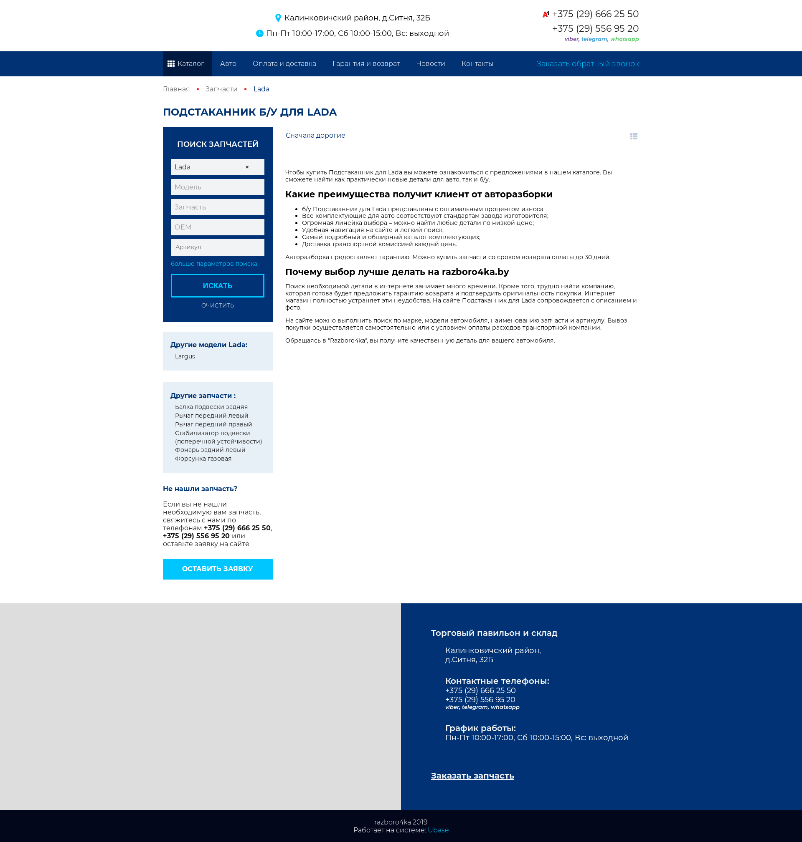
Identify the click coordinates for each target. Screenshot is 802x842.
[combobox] (217, 167)
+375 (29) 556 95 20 (595, 28)
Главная (176, 89)
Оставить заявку (217, 569)
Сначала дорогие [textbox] (315, 135)
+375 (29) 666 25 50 (595, 14)
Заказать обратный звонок (588, 63)
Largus (185, 356)
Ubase (438, 830)
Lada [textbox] (212, 167)
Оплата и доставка (284, 64)
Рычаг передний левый (212, 415)
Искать (217, 285)
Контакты (477, 64)
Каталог (191, 64)
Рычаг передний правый (213, 424)
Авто (228, 64)
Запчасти (222, 89)
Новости (430, 64)
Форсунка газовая (203, 458)
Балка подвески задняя (211, 407)
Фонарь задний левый (210, 450)
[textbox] (217, 187)
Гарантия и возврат (366, 64)
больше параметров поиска (214, 263)
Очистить (217, 305)
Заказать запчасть (472, 776)
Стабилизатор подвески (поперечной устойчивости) (218, 437)
